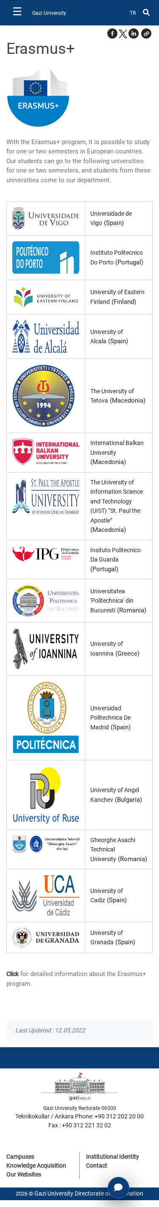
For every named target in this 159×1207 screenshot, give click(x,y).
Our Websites (23, 1174)
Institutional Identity (112, 1156)
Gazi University (49, 13)
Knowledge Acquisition (36, 1165)
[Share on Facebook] (112, 33)
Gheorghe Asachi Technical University (112, 849)
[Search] (146, 12)
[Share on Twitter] (123, 33)
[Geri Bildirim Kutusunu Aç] (118, 1188)
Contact (96, 1165)
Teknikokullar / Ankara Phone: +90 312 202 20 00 (79, 1116)
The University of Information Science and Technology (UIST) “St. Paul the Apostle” (116, 501)
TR (134, 13)
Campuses (20, 1156)
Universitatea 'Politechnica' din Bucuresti (112, 601)
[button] (146, 33)
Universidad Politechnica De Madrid (110, 718)
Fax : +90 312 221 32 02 (79, 1125)
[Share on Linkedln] (133, 33)
